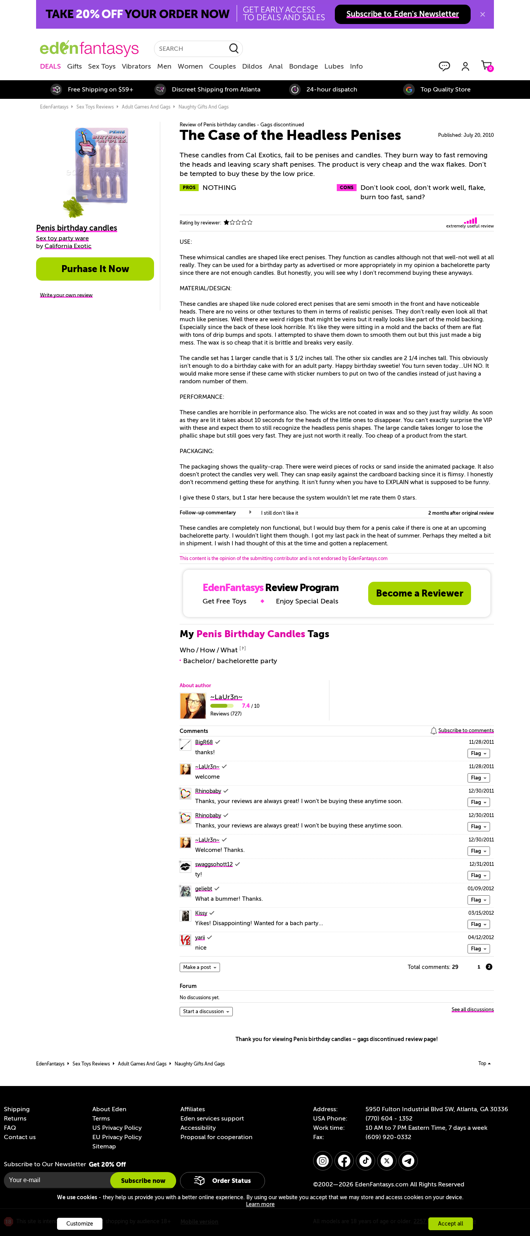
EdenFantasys (54, 107)
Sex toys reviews (95, 107)
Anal (275, 66)
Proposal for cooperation (216, 1137)
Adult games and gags (146, 107)
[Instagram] (323, 1160)
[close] (482, 14)
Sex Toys (102, 66)
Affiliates (192, 1109)
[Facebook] (344, 1160)
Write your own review (66, 295)
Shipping (16, 1109)
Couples (222, 66)
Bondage (303, 66)
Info (356, 66)
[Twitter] (387, 1160)
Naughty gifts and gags (203, 107)
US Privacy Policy (117, 1127)
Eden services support (212, 1118)
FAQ (10, 1127)
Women (190, 66)
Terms (101, 1118)
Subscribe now (143, 1180)
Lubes (334, 66)
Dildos (252, 66)
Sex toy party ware (62, 238)
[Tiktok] (365, 1160)
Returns (15, 1118)
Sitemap (104, 1146)
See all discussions (473, 1009)
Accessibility (198, 1127)
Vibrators (136, 66)
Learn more (260, 1204)
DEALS (50, 66)
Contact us (20, 1137)
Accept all (450, 1224)
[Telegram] (408, 1160)
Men (164, 66)
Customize (79, 1224)
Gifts (74, 66)
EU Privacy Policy (117, 1137)
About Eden (109, 1109)
